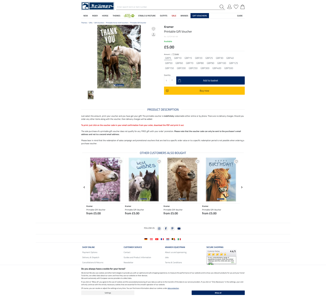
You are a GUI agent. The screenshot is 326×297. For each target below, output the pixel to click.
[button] (129, 15)
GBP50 (168, 63)
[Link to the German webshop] (146, 238)
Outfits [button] (163, 15)
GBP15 (188, 58)
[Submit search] (222, 7)
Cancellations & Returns (92, 262)
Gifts (90, 22)
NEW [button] (85, 15)
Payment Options (89, 252)
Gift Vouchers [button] (200, 15)
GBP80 (200, 63)
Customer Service (133, 247)
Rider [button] (95, 15)
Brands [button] (184, 15)
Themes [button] (116, 15)
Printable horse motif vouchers (117, 22)
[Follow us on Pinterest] (172, 228)
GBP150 (169, 68)
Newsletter (128, 262)
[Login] (229, 6)
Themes (84, 22)
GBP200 (181, 68)
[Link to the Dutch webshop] (168, 238)
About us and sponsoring (175, 252)
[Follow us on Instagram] (159, 228)
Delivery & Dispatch (90, 257)
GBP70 (189, 63)
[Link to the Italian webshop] (180, 238)
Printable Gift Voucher (138, 22)
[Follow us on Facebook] (165, 228)
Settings (108, 292)
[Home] (97, 5)
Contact (127, 252)
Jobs (167, 257)
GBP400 (216, 68)
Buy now (204, 91)
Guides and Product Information (137, 257)
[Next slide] (155, 57)
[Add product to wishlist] (153, 28)
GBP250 (193, 68)
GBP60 (179, 63)
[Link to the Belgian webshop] (174, 238)
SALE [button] (174, 15)
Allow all (218, 292)
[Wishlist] (236, 6)
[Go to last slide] (84, 187)
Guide (177, 54)
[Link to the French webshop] (163, 238)
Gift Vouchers (99, 22)
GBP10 (177, 58)
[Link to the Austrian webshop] (152, 238)
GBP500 (228, 68)
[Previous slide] (83, 57)
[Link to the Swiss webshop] (157, 238)
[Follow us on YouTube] (179, 228)
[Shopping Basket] (242, 6)
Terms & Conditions (173, 262)
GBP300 (205, 68)
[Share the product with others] (153, 34)
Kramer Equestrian (175, 247)
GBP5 (168, 58)
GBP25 (209, 58)
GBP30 (219, 58)
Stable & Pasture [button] (147, 15)
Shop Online (88, 247)
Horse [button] (105, 15)
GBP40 (230, 58)
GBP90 (210, 63)
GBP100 (221, 63)
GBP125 (233, 63)
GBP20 (198, 58)
